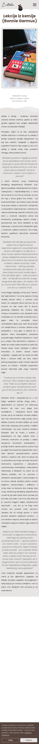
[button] (34, 4)
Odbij (10, 740)
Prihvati (29, 740)
